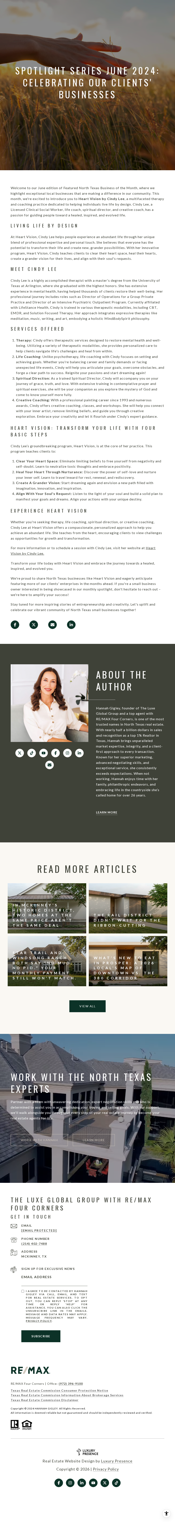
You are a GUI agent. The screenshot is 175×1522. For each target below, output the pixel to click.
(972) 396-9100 (71, 1383)
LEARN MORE (106, 812)
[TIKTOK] (31, 753)
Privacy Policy (39, 1320)
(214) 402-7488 (34, 1243)
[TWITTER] (19, 753)
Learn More (94, 1140)
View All (87, 1006)
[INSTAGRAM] (67, 753)
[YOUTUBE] (43, 753)
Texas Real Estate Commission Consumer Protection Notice (59, 1390)
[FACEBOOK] (55, 753)
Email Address (36, 1277)
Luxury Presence (117, 1461)
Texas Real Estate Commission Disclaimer (45, 1400)
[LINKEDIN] (79, 753)
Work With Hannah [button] (39, 1140)
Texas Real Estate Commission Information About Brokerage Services (67, 1395)
